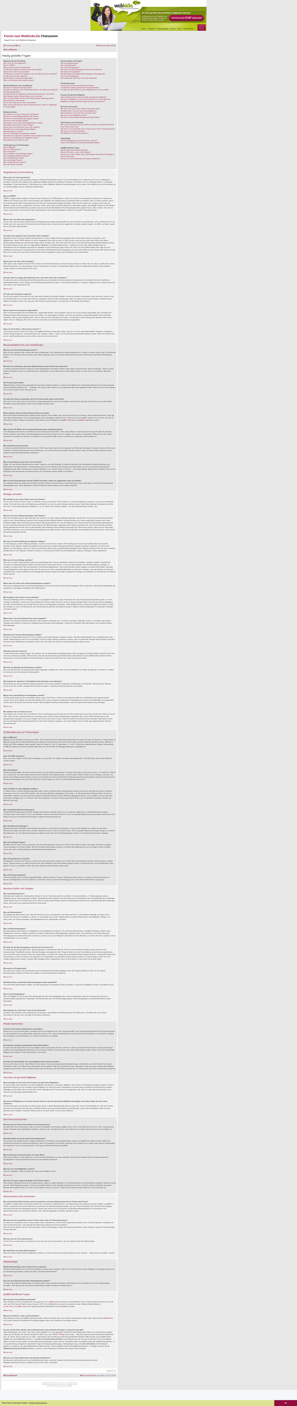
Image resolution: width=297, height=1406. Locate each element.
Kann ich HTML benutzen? (12, 149)
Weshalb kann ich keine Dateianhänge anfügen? (19, 129)
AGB (66, 1383)
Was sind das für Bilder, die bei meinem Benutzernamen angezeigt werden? (28, 98)
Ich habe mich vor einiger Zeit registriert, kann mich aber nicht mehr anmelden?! (30, 74)
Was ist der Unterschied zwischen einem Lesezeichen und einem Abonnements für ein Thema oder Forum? (87, 126)
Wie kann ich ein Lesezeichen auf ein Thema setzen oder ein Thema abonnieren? (88, 129)
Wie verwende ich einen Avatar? (14, 100)
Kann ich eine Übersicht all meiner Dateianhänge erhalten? (80, 143)
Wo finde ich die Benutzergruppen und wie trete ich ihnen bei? (81, 69)
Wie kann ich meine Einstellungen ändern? (17, 88)
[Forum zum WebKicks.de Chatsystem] (201, 27)
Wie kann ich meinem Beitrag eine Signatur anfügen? (21, 118)
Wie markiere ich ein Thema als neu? (15, 140)
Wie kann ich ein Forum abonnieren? (73, 131)
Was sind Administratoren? (70, 63)
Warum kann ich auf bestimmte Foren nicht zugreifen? (21, 127)
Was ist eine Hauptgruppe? (70, 76)
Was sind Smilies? (9, 151)
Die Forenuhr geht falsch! (11, 92)
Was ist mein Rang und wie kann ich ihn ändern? (19, 102)
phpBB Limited (66, 420)
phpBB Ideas (108, 1318)
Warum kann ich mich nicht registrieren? (16, 67)
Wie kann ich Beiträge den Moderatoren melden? (19, 133)
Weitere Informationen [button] (38, 1403)
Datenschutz (73, 1383)
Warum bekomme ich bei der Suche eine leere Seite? (78, 113)
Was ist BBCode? (9, 147)
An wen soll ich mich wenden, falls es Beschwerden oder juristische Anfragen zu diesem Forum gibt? (88, 155)
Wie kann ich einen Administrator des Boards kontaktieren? (80, 159)
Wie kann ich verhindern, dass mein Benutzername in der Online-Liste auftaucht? (30, 90)
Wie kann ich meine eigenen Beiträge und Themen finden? (80, 117)
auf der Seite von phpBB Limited (15, 1306)
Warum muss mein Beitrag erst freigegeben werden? (21, 138)
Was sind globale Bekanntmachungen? (16, 156)
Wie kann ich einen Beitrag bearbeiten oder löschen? (21, 116)
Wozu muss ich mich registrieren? (14, 63)
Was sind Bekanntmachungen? (13, 158)
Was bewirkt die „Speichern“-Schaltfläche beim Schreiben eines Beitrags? (28, 136)
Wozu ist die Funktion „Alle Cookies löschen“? (18, 80)
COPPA (22, 240)
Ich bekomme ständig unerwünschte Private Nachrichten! (80, 88)
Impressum (60, 1383)
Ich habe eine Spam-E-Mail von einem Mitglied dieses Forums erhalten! (85, 90)
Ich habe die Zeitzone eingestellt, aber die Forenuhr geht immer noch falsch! (29, 94)
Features (151, 29)
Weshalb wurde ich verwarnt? (13, 131)
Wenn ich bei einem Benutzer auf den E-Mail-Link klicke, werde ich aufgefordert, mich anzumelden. (30, 106)
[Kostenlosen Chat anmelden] (186, 18)
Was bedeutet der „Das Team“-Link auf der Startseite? (79, 78)
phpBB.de (82, 420)
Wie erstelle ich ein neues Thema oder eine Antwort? (21, 114)
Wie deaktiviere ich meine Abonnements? (74, 133)
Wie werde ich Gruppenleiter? (70, 72)
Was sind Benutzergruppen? (70, 67)
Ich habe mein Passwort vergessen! (15, 76)
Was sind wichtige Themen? (12, 160)
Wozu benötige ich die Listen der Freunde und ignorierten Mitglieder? (84, 97)
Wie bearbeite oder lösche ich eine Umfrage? (18, 125)
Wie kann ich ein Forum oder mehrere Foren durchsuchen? (80, 109)
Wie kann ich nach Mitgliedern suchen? (74, 115)
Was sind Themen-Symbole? (13, 164)
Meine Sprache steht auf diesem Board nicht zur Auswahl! (22, 96)
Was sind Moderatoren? (69, 65)
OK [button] (285, 1403)
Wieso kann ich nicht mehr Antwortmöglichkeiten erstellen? (23, 123)
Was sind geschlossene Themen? (14, 162)
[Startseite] (127, 7)
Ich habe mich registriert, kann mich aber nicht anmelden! (22, 69)
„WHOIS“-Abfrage (58, 1334)
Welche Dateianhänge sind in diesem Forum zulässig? (79, 140)
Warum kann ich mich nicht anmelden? (16, 72)
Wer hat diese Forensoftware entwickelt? (74, 150)
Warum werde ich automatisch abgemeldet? (18, 78)
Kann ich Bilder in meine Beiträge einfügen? (18, 154)
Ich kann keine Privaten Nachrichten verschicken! (77, 85)
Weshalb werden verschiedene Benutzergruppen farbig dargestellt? (83, 74)
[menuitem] (17, 45)
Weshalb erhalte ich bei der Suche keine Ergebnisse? (79, 111)
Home (143, 29)
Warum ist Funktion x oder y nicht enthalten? (76, 152)
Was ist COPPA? (9, 65)
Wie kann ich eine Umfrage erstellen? (15, 121)
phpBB (52, 1384)
